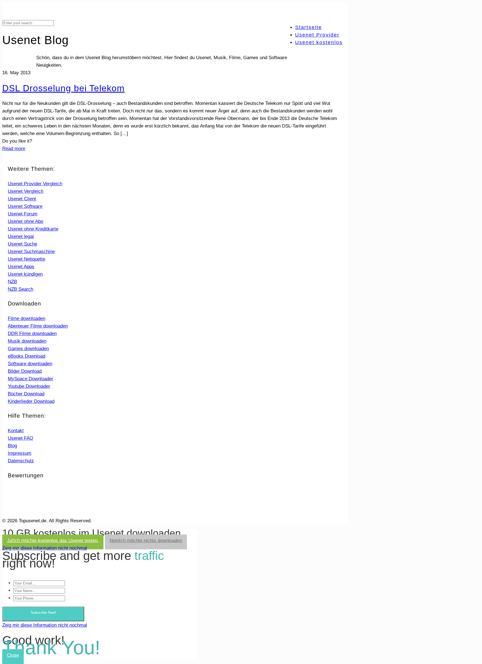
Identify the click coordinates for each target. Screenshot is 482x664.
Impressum (19, 453)
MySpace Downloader (30, 378)
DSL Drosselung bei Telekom (63, 88)
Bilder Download (25, 371)
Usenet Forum (22, 213)
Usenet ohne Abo (25, 221)
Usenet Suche (22, 244)
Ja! (53, 540)
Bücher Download (26, 393)
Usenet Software (25, 206)
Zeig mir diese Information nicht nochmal (44, 548)
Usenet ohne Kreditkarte (33, 229)
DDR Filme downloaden (32, 333)
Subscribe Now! (43, 612)
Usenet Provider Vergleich (35, 183)
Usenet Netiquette (26, 259)
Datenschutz (21, 460)
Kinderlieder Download (31, 401)
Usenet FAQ (20, 438)
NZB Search (20, 289)
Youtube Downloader (29, 386)
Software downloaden (30, 363)
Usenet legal (21, 236)
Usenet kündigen (25, 274)
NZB (12, 281)
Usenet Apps (21, 266)
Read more (13, 148)
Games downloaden (28, 348)
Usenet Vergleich (25, 191)
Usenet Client (22, 198)
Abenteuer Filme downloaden (38, 326)
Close (13, 655)
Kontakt (16, 430)
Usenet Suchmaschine (31, 251)
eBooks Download (26, 356)
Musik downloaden (27, 341)
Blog (12, 445)
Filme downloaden (26, 318)
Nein (146, 540)
